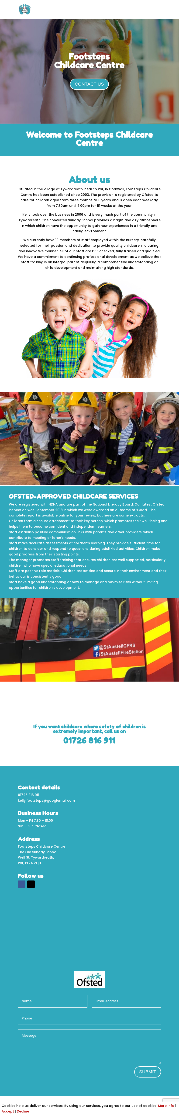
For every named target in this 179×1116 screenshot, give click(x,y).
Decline (23, 1111)
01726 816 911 (89, 740)
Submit (147, 1071)
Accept (8, 1111)
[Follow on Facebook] (21, 884)
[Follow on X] (31, 884)
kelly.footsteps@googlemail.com (46, 800)
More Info (166, 1105)
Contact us (89, 84)
